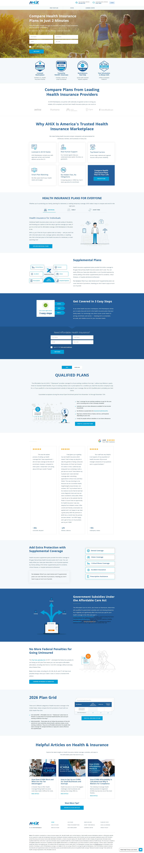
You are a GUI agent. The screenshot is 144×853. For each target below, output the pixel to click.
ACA (67, 367)
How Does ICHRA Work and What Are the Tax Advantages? (43, 781)
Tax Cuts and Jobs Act (38, 660)
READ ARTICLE (35, 794)
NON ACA (77, 367)
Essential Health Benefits (101, 411)
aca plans (70, 822)
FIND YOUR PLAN (54, 8)
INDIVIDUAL (51, 210)
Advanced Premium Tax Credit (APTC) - (83, 617)
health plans (55, 825)
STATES (72, 8)
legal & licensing (105, 825)
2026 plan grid (88, 822)
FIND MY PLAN (101, 179)
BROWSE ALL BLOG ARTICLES (72, 808)
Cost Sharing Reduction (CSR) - (81, 619)
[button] (26, 485)
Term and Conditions (45, 47)
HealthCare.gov (98, 844)
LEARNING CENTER (90, 8)
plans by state (105, 822)
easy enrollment (72, 827)
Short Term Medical (89, 825)
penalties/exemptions (73, 825)
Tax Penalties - (77, 622)
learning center (88, 827)
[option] (37, 110)
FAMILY (73, 210)
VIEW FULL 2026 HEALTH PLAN (92, 718)
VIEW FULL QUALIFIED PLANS (85, 424)
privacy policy (104, 827)
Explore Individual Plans (41, 246)
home (52, 822)
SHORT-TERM (96, 210)
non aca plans (55, 827)
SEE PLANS (36, 51)
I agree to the (41, 47)
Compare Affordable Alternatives (43, 682)
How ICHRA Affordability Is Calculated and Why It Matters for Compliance (101, 781)
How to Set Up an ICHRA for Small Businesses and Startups (71, 781)
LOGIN (112, 3)
